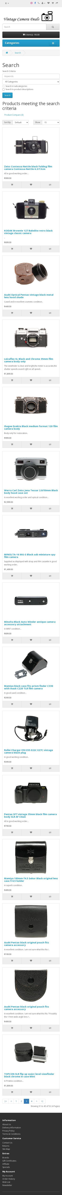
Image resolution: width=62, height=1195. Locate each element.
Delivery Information (11, 1127)
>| (42, 1101)
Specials (6, 1167)
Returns (5, 1146)
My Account (7, 1175)
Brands (5, 1157)
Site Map (6, 1149)
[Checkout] (57, 3)
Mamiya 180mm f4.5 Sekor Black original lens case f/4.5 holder (31, 880)
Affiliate (5, 1164)
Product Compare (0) (13, 115)
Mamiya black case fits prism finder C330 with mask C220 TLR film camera (28, 687)
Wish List (6, 1182)
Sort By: (7, 122)
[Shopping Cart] (53, 3)
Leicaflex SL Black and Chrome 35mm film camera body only (28, 360)
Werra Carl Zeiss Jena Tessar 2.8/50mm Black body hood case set (31, 492)
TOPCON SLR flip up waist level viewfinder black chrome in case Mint (29, 1075)
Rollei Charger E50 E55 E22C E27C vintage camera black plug (28, 751)
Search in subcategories (16, 86)
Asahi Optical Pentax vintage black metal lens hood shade (28, 296)
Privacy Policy (8, 1130)
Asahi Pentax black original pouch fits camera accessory (26, 944)
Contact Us (7, 1142)
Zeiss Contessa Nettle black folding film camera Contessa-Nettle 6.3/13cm (28, 168)
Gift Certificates (9, 1160)
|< (5, 1101)
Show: (37, 122)
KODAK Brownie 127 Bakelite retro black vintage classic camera (28, 232)
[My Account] (43, 3)
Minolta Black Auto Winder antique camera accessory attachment (29, 623)
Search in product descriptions (19, 89)
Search (18, 52)
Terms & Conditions (11, 1134)
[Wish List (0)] (48, 3)
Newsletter (7, 1185)
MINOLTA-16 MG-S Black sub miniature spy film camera (29, 556)
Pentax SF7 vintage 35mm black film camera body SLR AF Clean (30, 815)
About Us (6, 1124)
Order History (8, 1179)
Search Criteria (9, 71)
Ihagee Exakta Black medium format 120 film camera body (31, 427)
